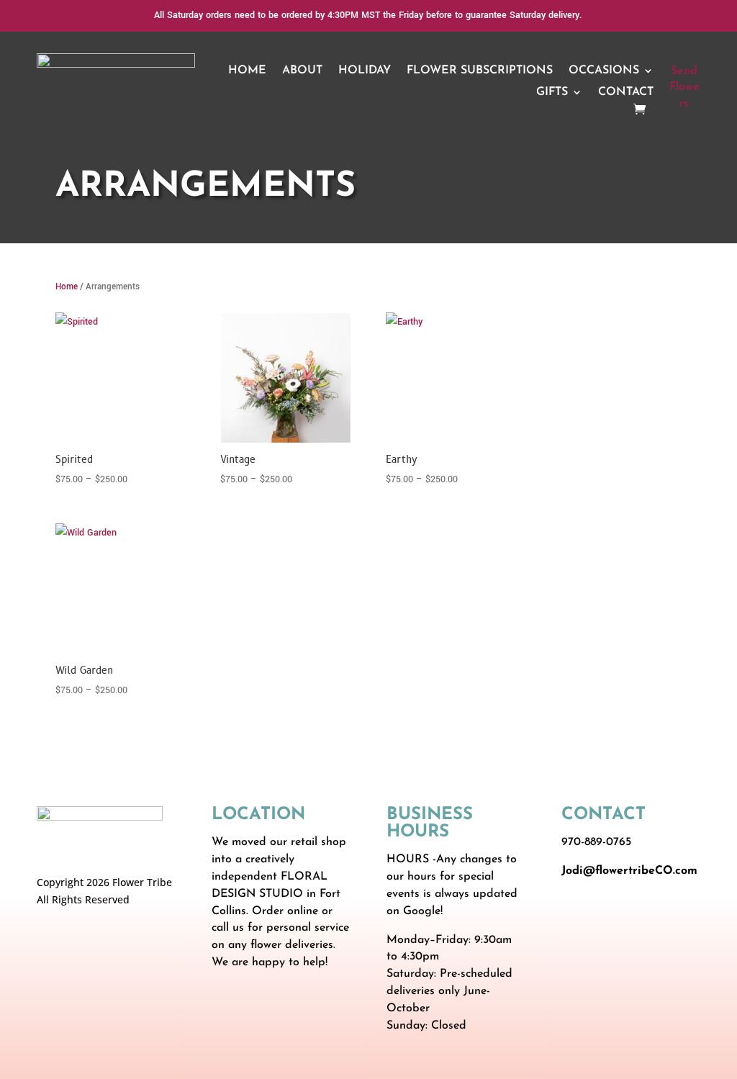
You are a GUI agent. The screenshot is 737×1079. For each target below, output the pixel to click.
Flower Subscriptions (480, 71)
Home (247, 71)
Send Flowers (684, 87)
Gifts (552, 92)
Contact (626, 92)
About (302, 71)
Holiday (364, 71)
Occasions (604, 71)
